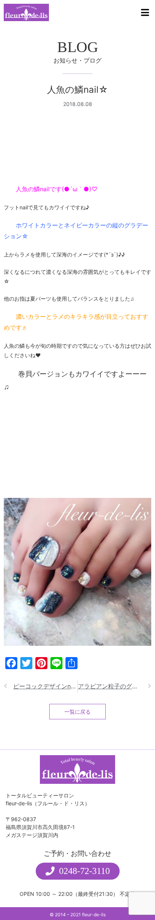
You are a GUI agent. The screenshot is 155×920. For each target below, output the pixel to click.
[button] (78, 871)
